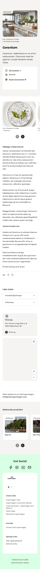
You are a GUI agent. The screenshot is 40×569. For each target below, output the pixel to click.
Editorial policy (11, 544)
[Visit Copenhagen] (11, 478)
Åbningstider (14, 70)
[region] (20, 359)
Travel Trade (10, 511)
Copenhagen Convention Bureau (19, 503)
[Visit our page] (17, 467)
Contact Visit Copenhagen (16, 527)
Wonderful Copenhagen (15, 514)
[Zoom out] (33, 377)
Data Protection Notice (20, 563)
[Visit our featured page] (23, 467)
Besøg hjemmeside (16, 80)
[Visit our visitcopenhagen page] (10, 467)
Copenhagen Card (13, 500)
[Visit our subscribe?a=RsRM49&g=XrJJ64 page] (29, 467)
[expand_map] (33, 341)
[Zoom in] (33, 371)
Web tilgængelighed (14, 541)
